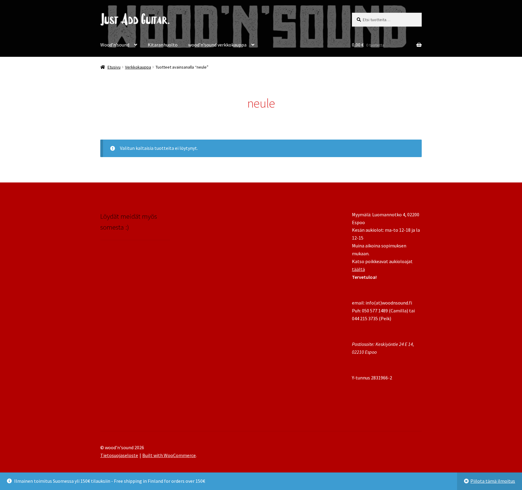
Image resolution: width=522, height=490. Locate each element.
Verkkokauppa (138, 67)
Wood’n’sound (114, 45)
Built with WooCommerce (169, 455)
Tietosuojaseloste (119, 455)
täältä (358, 269)
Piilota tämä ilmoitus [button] (492, 481)
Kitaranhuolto (163, 45)
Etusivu (114, 67)
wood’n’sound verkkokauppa (217, 45)
